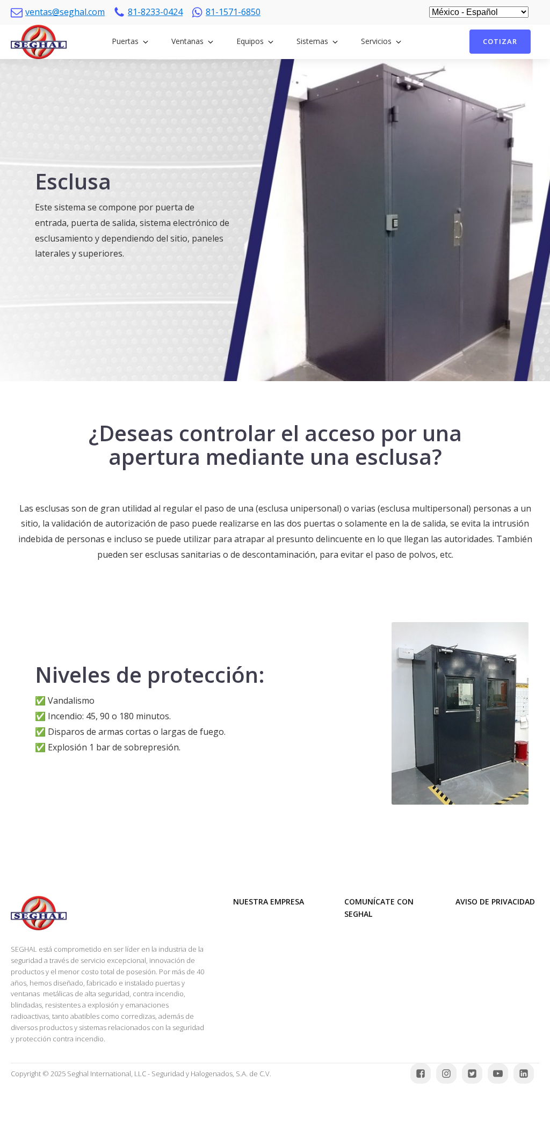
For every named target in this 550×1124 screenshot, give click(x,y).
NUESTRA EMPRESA (268, 901)
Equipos (250, 41)
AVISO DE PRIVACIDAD (495, 901)
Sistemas (312, 41)
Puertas (125, 41)
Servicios (376, 41)
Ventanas (187, 41)
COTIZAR (500, 41)
